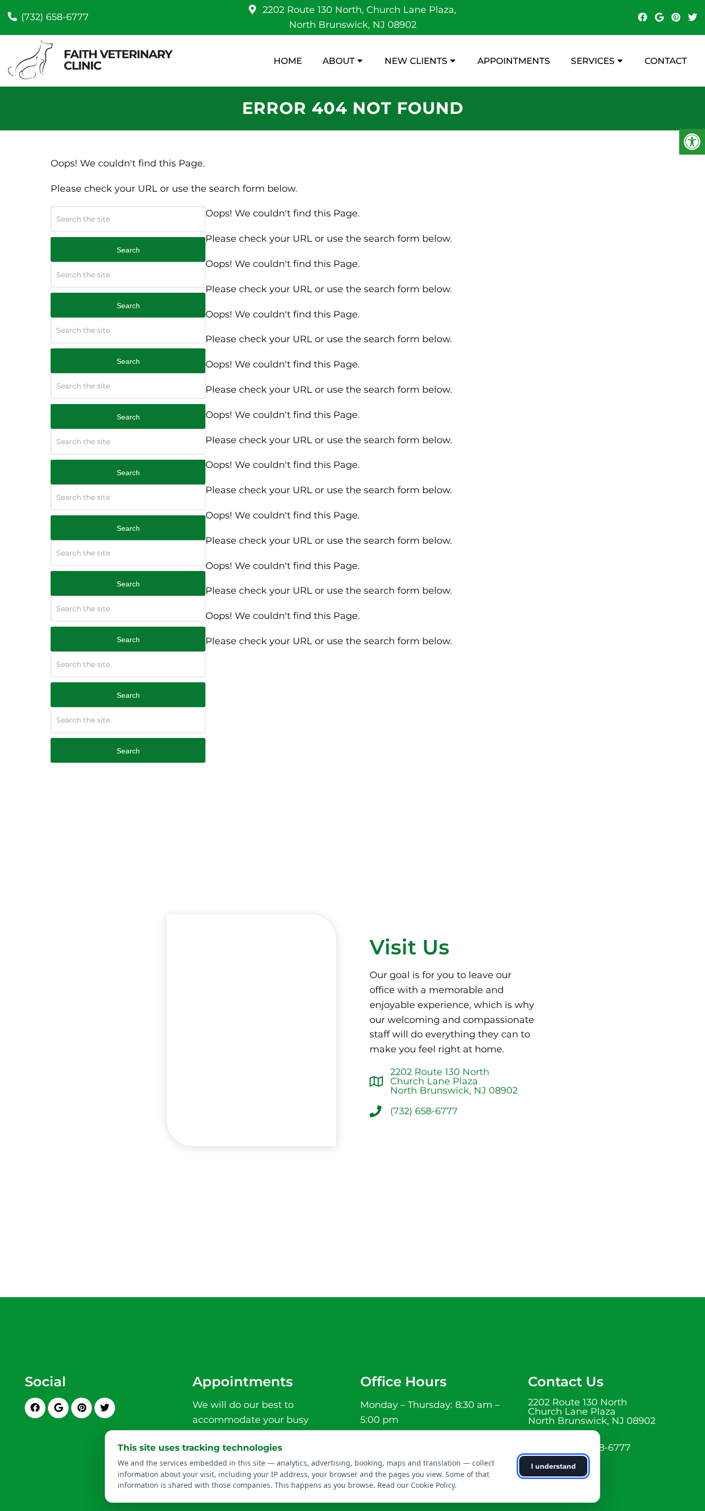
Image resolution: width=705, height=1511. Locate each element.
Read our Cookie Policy (416, 1485)
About (339, 61)
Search (128, 250)
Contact (666, 61)
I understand (553, 1466)
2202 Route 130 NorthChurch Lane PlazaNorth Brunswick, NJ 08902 (454, 1081)
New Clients (415, 61)
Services (593, 61)
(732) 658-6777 (55, 17)
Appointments (513, 61)
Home (288, 61)
